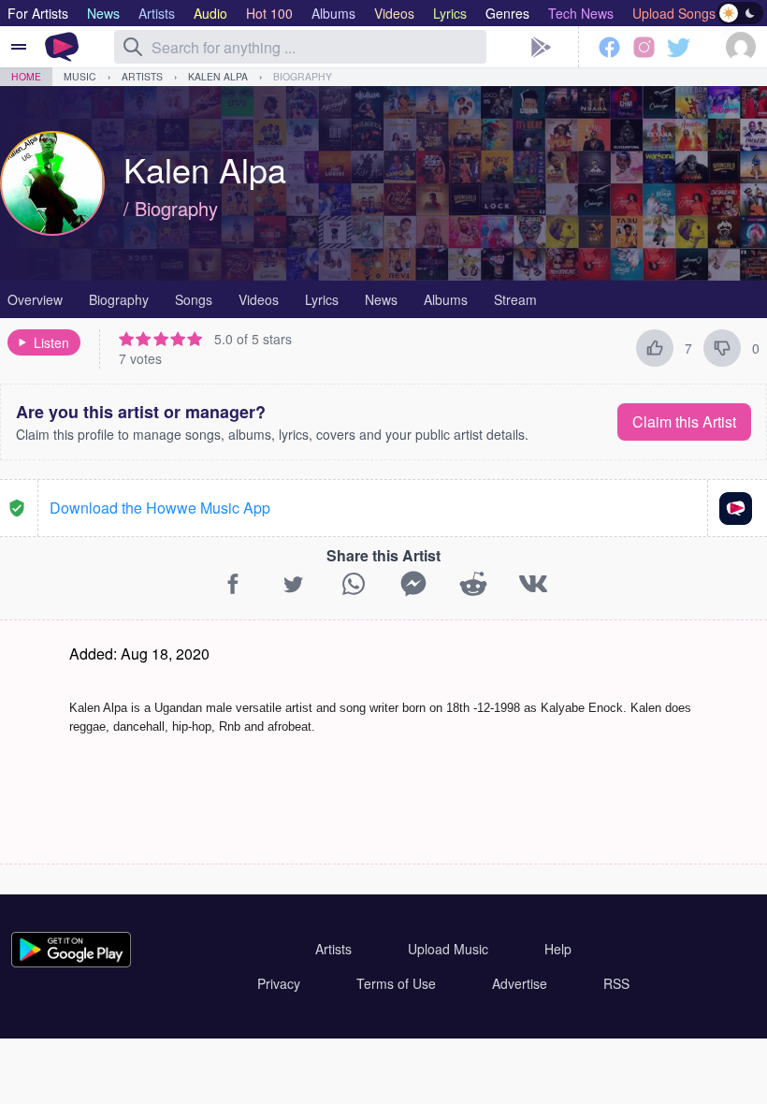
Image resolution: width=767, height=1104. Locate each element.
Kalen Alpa (218, 76)
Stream (515, 299)
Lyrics (322, 299)
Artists (142, 76)
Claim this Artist (684, 421)
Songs (193, 299)
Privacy (278, 983)
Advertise (519, 983)
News (381, 299)
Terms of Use (396, 983)
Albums (446, 299)
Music (80, 76)
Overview (35, 299)
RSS (616, 983)
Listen (51, 342)
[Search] (133, 47)
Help (558, 948)
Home (26, 76)
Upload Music (448, 948)
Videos (259, 299)
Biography (302, 76)
